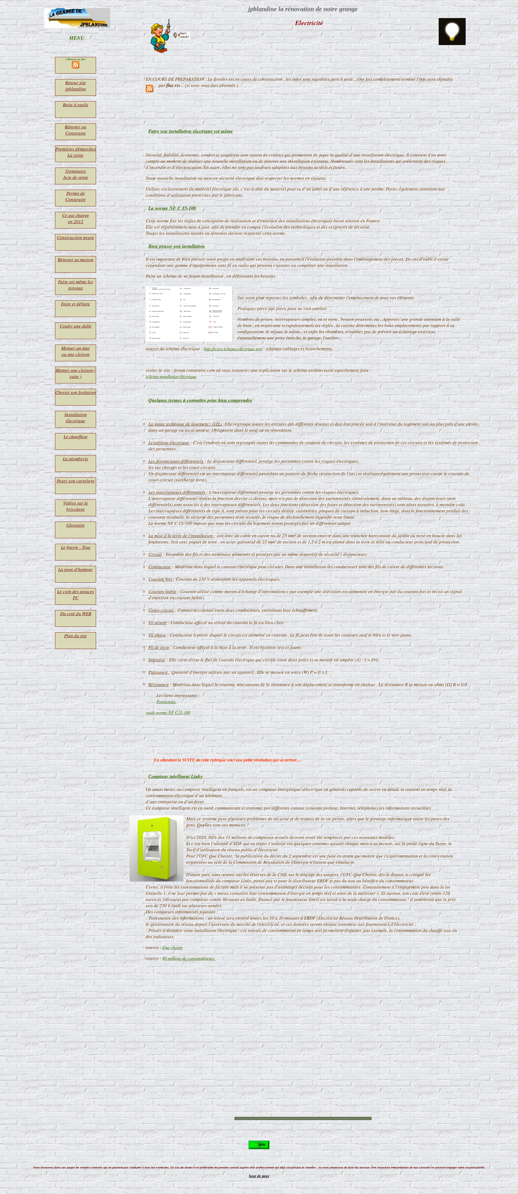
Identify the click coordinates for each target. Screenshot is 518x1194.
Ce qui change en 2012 (75, 218)
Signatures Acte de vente (75, 174)
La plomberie (75, 458)
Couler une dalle (76, 326)
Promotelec (166, 701)
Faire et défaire (75, 304)
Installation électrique (75, 417)
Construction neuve (75, 237)
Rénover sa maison (76, 259)
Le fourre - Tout (75, 547)
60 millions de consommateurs (188, 958)
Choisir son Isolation (75, 392)
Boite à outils (75, 104)
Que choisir (172, 947)
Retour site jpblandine (75, 85)
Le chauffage (76, 436)
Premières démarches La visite (75, 152)
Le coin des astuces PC (75, 594)
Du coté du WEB (75, 613)
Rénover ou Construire (75, 130)
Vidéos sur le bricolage (75, 506)
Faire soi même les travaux (75, 284)
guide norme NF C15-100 (168, 712)
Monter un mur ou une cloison (75, 351)
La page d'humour (75, 569)
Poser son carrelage (76, 481)
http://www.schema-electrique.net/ (233, 348)
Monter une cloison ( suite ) (76, 373)
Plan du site (75, 635)
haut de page (259, 1176)
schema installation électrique (171, 376)
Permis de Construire (75, 196)
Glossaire (75, 525)
